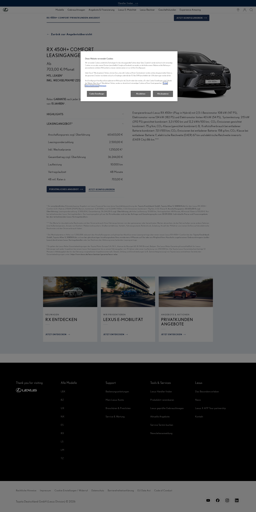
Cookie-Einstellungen (96, 94)
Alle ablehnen (140, 94)
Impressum (103, 86)
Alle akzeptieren (163, 94)
